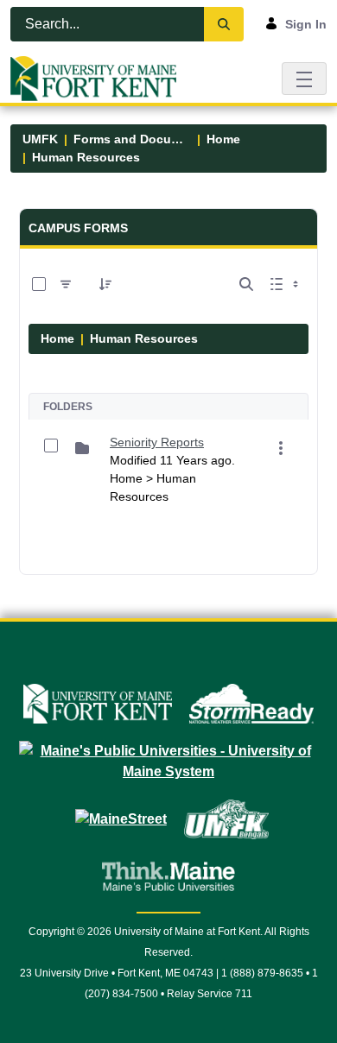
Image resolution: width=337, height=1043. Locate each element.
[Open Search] (246, 284)
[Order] (105, 284)
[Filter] (65, 284)
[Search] (224, 24)
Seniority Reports (157, 442)
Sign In (306, 24)
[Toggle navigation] (304, 78)
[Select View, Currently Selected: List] (286, 284)
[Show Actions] (281, 448)
